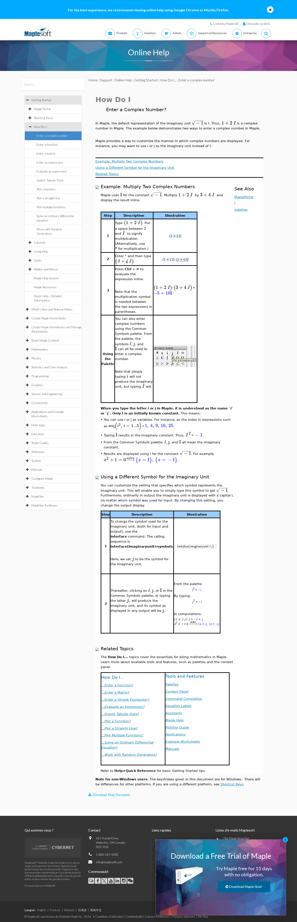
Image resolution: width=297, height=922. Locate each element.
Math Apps (38, 425)
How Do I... (41, 127)
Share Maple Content (45, 340)
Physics (36, 358)
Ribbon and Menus (46, 269)
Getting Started (41, 100)
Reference (38, 452)
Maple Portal (42, 109)
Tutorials (40, 242)
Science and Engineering (46, 394)
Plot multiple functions (51, 207)
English (41, 910)
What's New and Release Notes (51, 309)
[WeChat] (130, 881)
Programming (40, 376)
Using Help (41, 251)
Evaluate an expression (52, 171)
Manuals (37, 469)
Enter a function (47, 144)
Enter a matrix (46, 153)
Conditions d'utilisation (109, 916)
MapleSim (37, 496)
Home (93, 80)
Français (55, 910)
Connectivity (39, 403)
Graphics (37, 385)
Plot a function (46, 189)
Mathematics (39, 349)
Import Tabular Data (50, 180)
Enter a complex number (52, 135)
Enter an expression (50, 162)
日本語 (82, 910)
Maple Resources (45, 287)
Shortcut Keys (43, 118)
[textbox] (197, 123)
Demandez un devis (258, 23)
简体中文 (96, 910)
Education (37, 434)
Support (106, 80)
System (36, 461)
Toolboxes (38, 487)
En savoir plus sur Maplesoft (40, 885)
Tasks (38, 260)
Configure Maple (42, 478)
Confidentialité (134, 916)
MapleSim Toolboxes (44, 505)
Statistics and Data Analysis (49, 367)
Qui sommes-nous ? (39, 830)
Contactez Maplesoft (225, 23)
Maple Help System (46, 278)
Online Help (123, 80)
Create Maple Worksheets (48, 318)
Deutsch (69, 910)
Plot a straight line (48, 198)
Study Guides (40, 443)
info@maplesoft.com (109, 862)
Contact (94, 830)
